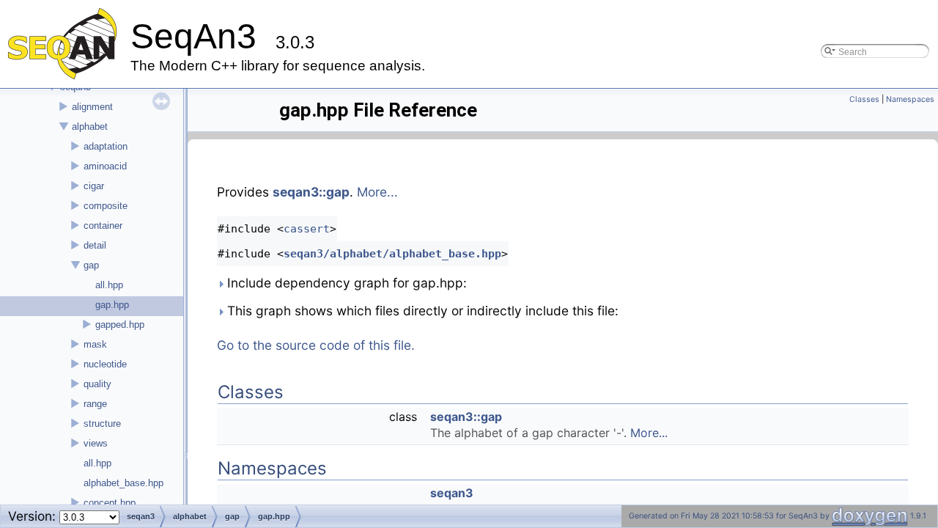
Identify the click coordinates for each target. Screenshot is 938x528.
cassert (307, 228)
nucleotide (105, 364)
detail (95, 245)
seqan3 (451, 492)
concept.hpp (110, 502)
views (96, 443)
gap (91, 265)
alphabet (90, 126)
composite (106, 205)
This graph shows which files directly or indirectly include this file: (421, 310)
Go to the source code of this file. (316, 345)
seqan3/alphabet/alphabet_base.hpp (392, 253)
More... (377, 191)
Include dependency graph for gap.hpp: (345, 282)
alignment (92, 106)
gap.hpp (112, 304)
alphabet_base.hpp (123, 482)
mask (95, 344)
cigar (94, 185)
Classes (864, 99)
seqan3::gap (311, 191)
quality (97, 383)
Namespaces (910, 99)
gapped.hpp (119, 324)
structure (102, 423)
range (95, 403)
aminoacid (105, 166)
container (103, 225)
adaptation (106, 146)
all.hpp (109, 284)
